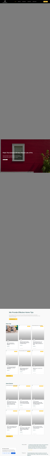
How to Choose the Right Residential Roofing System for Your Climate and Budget (24, 402)
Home (15, 1)
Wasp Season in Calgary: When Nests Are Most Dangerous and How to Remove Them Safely (25, 429)
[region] (8, 451)
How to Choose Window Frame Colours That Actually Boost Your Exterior (12, 427)
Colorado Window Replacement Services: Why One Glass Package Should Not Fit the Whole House (38, 403)
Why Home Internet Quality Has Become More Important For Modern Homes (24, 342)
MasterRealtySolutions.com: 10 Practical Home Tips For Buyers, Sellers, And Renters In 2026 (38, 343)
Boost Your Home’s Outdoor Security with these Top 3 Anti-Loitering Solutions (38, 427)
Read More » (8, 346)
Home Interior (29, 1)
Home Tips (19, 1)
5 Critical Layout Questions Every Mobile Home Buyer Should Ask (11, 368)
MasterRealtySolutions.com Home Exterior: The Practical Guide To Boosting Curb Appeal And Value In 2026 (11, 403)
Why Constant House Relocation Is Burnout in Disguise (11, 344)
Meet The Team (34, 1)
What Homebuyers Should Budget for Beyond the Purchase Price (24, 369)
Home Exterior (24, 1)
